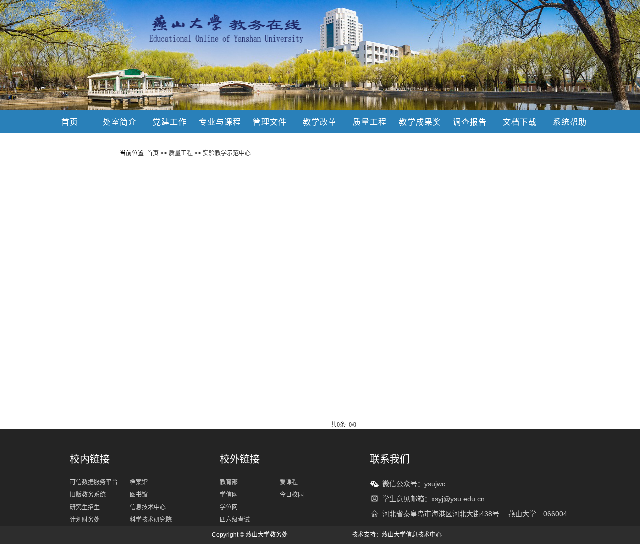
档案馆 (139, 482)
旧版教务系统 (88, 495)
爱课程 (289, 482)
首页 (70, 122)
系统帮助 (570, 122)
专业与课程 (220, 122)
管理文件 (270, 122)
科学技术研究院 (151, 520)
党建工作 (170, 122)
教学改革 (320, 122)
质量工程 (370, 122)
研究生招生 (85, 507)
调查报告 (470, 122)
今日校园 (292, 495)
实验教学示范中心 (227, 153)
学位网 (229, 507)
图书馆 (139, 495)
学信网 (229, 495)
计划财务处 (85, 520)
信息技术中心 (148, 507)
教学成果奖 (420, 122)
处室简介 (120, 122)
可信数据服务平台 (94, 482)
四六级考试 (235, 520)
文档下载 (520, 122)
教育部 (229, 482)
